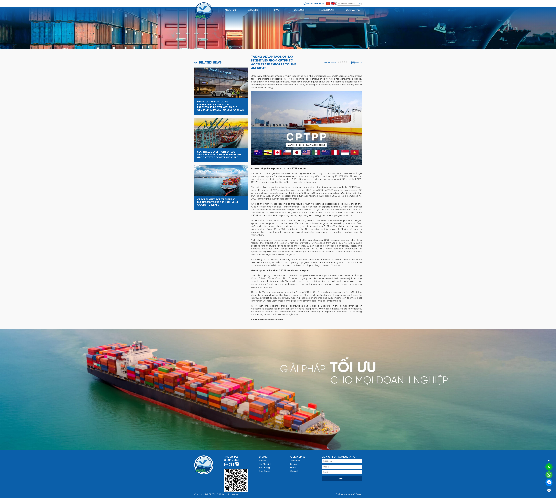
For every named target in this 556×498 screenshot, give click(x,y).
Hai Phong (264, 467)
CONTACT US (353, 10)
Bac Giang (264, 471)
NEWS (276, 10)
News (293, 467)
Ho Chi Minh (265, 464)
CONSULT (299, 10)
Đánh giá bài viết (330, 63)
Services (294, 464)
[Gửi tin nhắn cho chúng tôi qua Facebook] (549, 490)
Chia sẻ (358, 62)
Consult (294, 471)
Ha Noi (262, 461)
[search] (360, 3)
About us (230, 10)
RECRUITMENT (326, 10)
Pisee (358, 494)
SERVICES (253, 10)
